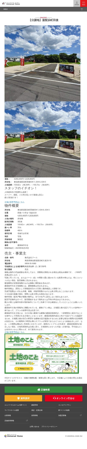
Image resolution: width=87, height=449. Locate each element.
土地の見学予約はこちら (14, 202)
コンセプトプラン (64, 405)
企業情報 (8, 415)
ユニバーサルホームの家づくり (16, 405)
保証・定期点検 (36, 410)
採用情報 (34, 415)
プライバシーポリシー (49, 426)
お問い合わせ (34, 426)
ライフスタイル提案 (12, 410)
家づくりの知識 (63, 410)
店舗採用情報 (9, 420)
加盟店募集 (62, 415)
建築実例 (34, 405)
